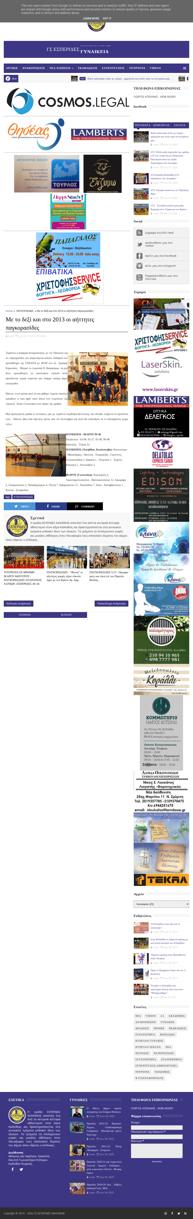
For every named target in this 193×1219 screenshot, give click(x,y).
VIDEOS (155, 68)
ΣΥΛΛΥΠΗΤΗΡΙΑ (171, 1059)
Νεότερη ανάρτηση (18, 603)
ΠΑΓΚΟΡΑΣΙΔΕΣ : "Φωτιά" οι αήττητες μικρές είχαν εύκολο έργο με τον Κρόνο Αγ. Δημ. (65, 576)
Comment (88, 506)
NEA (49, 78)
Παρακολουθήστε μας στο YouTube (161, 277)
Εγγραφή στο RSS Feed (159, 232)
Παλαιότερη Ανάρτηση (111, 603)
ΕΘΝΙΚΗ (159, 1028)
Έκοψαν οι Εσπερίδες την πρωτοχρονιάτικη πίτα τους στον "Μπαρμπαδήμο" (167, 989)
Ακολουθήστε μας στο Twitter (158, 244)
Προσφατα (143, 125)
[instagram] (165, 1213)
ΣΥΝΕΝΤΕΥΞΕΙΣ (113, 68)
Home (9, 311)
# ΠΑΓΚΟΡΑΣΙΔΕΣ (23, 497)
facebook (25, 614)
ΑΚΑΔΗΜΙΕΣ (177, 1016)
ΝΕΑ (168, 1047)
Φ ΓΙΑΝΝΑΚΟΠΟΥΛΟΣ (150, 1078)
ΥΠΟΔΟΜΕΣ (162, 1072)
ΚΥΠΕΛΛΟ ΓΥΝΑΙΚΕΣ (150, 1041)
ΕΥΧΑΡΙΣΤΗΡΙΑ (145, 1034)
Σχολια (180, 125)
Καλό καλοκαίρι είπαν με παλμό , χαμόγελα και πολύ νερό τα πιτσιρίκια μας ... (96, 78)
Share (56, 506)
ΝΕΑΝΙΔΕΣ (142, 1053)
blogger (66, 614)
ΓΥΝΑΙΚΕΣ (168, 1022)
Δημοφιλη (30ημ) (161, 126)
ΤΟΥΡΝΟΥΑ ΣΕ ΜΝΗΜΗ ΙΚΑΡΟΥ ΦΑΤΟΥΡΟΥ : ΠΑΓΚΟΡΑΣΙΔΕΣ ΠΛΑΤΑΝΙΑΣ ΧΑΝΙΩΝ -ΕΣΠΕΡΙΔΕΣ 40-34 (23, 578)
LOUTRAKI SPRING (162, 78)
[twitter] (21, 1169)
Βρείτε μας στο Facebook (160, 255)
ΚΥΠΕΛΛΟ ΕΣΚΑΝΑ (148, 1047)
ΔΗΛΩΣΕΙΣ (142, 1028)
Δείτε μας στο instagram (160, 265)
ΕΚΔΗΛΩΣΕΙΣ (87, 68)
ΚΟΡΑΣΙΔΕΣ (167, 1034)
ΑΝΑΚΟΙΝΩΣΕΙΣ (33, 68)
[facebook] (12, 1169)
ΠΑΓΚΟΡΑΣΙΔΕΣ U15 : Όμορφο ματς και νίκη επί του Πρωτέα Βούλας (109, 576)
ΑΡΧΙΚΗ (12, 68)
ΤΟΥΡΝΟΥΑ (137, 68)
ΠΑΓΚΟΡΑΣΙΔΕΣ (24, 311)
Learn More (91, 18)
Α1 (162, 1016)
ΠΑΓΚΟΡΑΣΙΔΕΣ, (38, 336)
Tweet (25, 506)
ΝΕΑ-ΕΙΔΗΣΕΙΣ (60, 68)
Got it (107, 18)
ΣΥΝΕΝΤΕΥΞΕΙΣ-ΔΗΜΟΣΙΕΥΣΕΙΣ (156, 1065)
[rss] (185, 1213)
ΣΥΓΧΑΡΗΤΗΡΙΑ (146, 1059)
